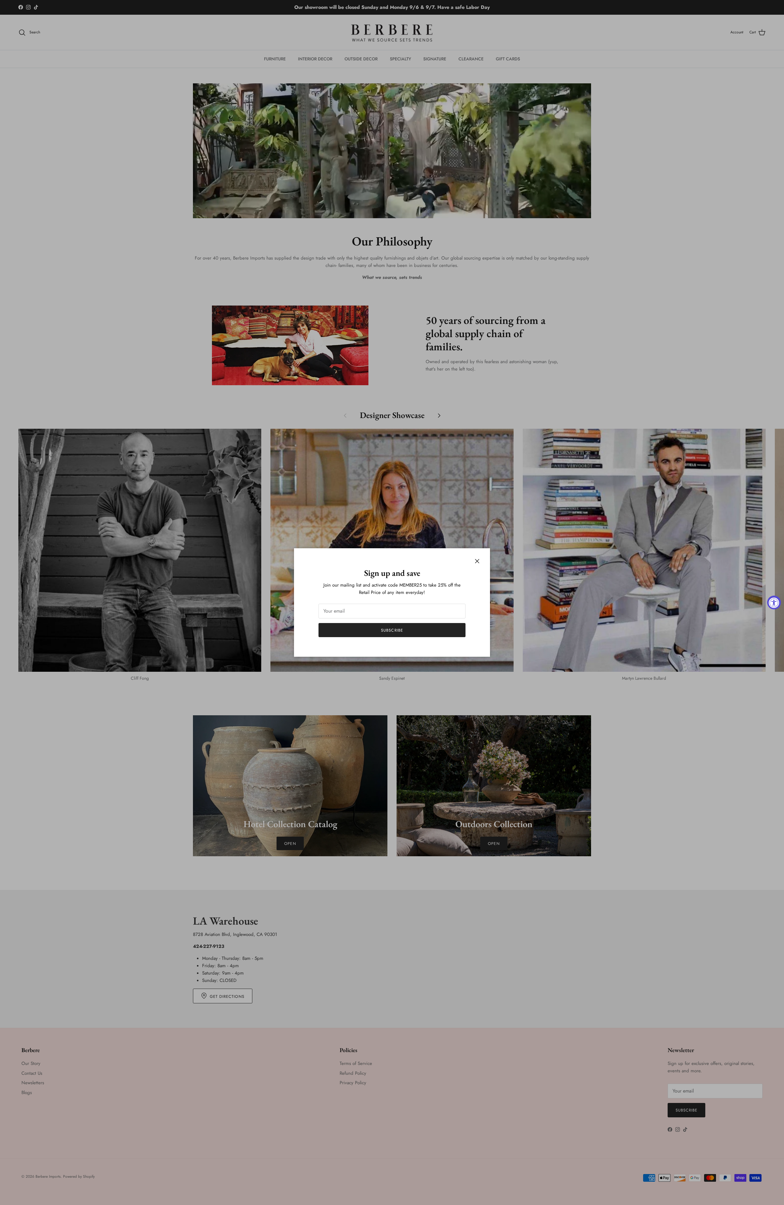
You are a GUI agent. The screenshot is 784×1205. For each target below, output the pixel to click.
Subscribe (392, 630)
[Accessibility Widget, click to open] (774, 603)
